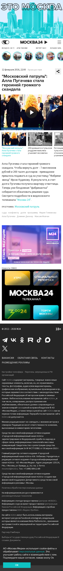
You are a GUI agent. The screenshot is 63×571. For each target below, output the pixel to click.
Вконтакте (13, 340)
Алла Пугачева (8, 216)
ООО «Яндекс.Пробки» (28, 510)
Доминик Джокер (25, 216)
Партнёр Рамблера (11, 532)
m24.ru (10, 380)
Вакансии (8, 358)
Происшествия (35, 69)
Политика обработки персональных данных (22, 487)
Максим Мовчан (42, 216)
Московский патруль (27, 207)
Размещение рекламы (16, 362)
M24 (19, 329)
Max (48, 340)
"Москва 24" (23, 200)
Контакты (47, 358)
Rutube (31, 340)
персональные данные (31, 551)
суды (4, 213)
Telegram (5, 340)
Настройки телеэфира (12, 372)
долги (23, 213)
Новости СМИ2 (9, 268)
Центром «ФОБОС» (48, 500)
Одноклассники (22, 340)
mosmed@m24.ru (10, 468)
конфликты (13, 213)
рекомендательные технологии (17, 495)
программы (33, 213)
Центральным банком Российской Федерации (29, 505)
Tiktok (39, 340)
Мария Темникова (47, 213)
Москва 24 (31, 42)
